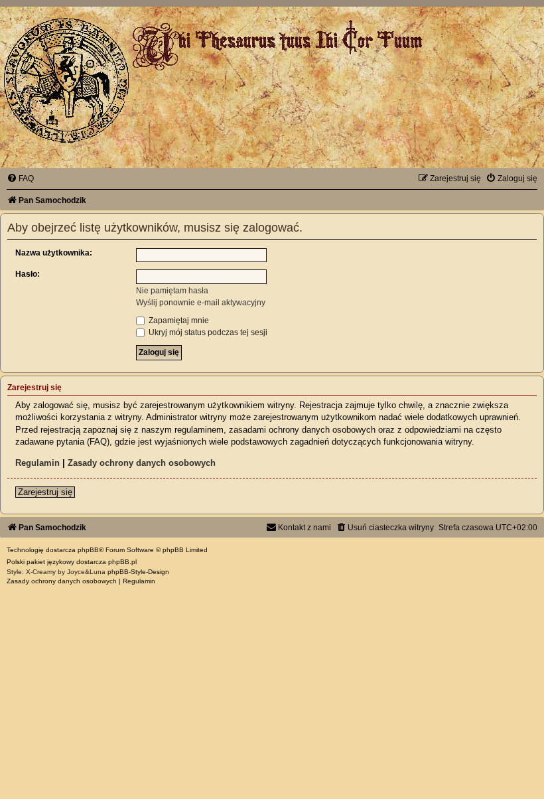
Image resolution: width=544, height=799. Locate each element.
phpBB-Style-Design (138, 571)
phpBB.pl (122, 561)
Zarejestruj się (45, 492)
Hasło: (27, 274)
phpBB (88, 549)
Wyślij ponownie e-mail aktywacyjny (200, 302)
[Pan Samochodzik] (66, 80)
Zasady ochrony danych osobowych (142, 463)
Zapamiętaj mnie (178, 320)
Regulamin (37, 463)
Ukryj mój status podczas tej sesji (207, 332)
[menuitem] (20, 178)
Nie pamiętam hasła (172, 290)
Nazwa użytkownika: (53, 252)
